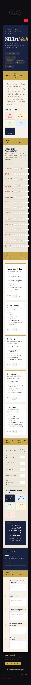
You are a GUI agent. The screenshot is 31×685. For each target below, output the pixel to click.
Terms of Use (24, 674)
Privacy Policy (6, 678)
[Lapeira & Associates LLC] (15, 12)
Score (9, 295)
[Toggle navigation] (26, 20)
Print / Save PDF (13, 663)
